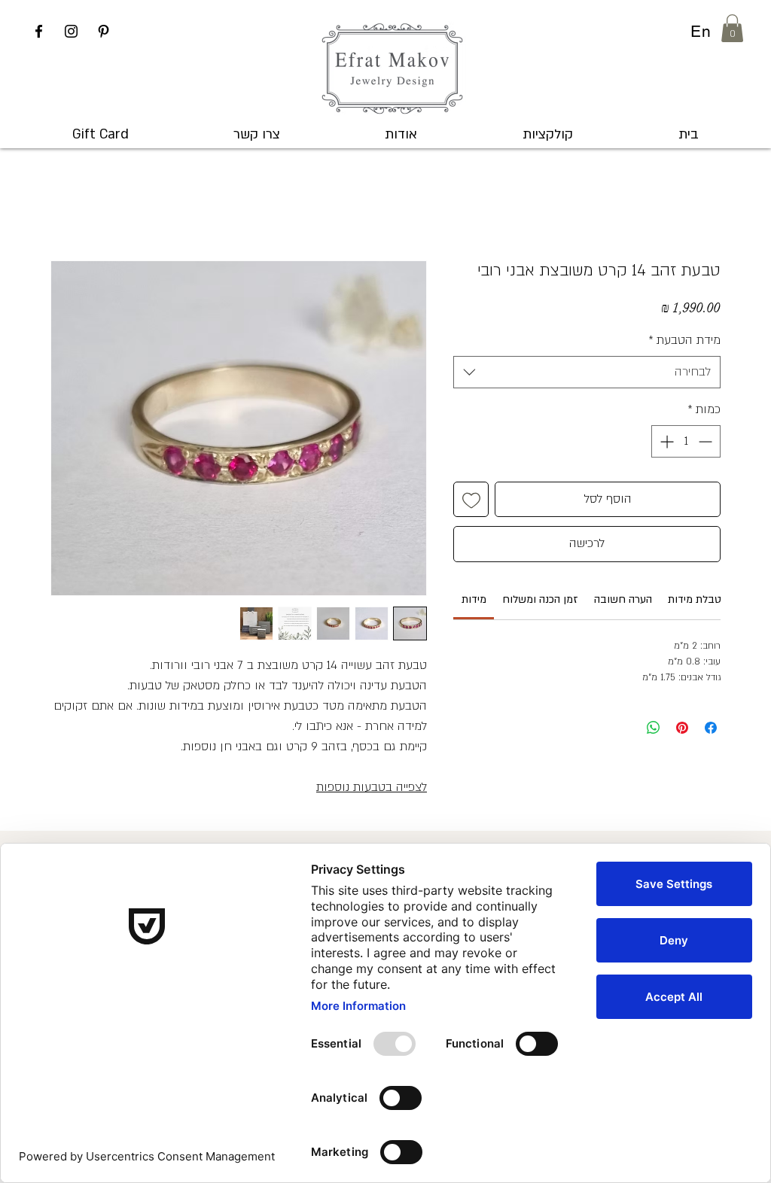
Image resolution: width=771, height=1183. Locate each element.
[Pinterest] (103, 31)
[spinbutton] (686, 441)
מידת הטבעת (684, 340)
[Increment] (665, 441)
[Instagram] (71, 31)
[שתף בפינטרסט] (682, 728)
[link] (474, 599)
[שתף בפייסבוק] (711, 728)
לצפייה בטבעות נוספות (371, 787)
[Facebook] (38, 31)
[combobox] (587, 372)
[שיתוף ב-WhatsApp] (654, 728)
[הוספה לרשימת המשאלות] (471, 499)
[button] (732, 28)
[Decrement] (706, 441)
